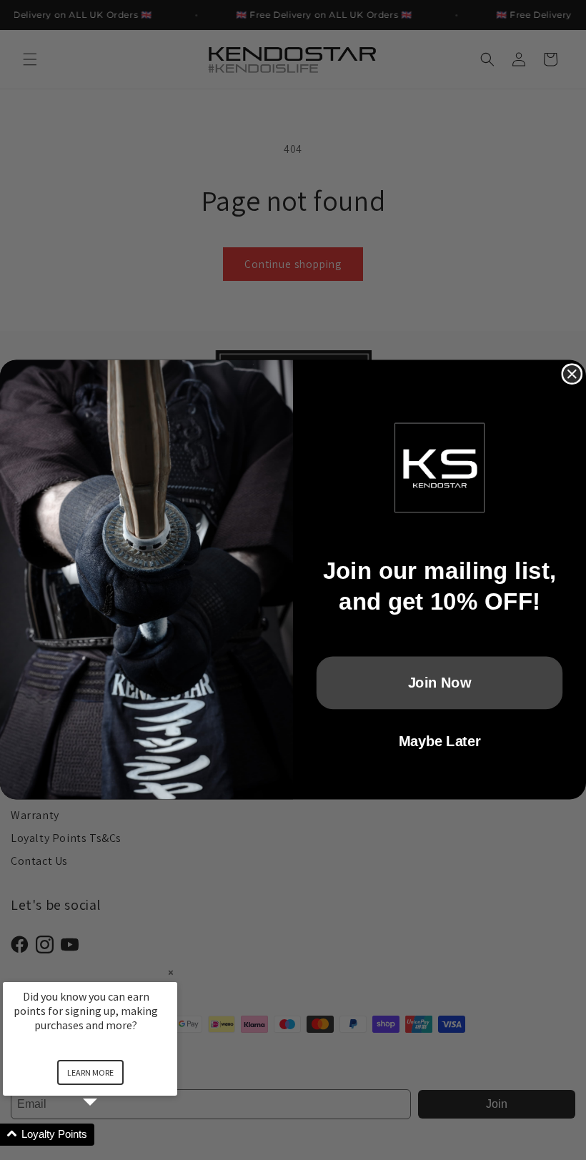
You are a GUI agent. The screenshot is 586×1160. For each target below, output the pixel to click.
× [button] (171, 972)
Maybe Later (439, 741)
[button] (107, 1135)
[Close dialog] (571, 374)
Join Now (440, 682)
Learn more (90, 1072)
